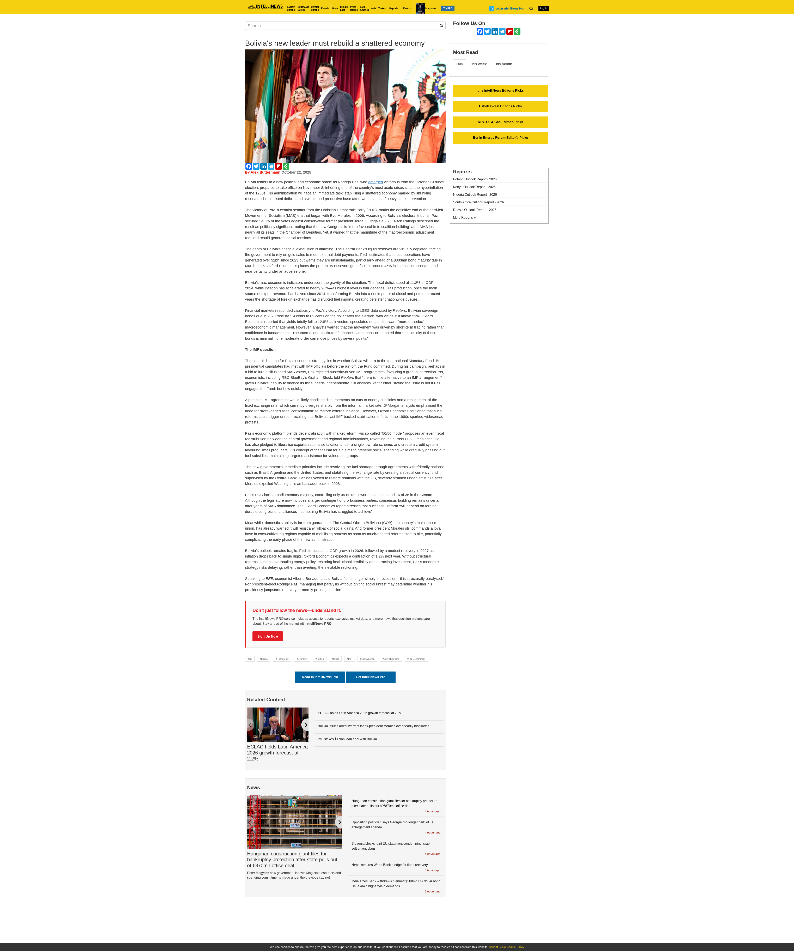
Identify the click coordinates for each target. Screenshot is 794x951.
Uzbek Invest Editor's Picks (500, 106)
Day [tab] (459, 64)
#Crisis (335, 659)
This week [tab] (478, 64)
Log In (543, 8)
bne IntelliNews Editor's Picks (500, 90)
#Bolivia (264, 659)
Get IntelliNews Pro (370, 677)
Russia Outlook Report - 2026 (474, 210)
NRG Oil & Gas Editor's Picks (500, 122)
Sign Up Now (267, 636)
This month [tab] (503, 64)
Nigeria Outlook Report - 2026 (475, 194)
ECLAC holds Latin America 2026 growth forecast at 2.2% (277, 753)
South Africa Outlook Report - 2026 (478, 202)
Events (407, 8)
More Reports (463, 217)
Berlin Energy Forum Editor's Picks (500, 137)
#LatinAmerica (367, 659)
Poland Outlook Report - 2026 (475, 179)
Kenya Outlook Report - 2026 (474, 187)
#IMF (349, 659)
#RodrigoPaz (282, 659)
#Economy (302, 659)
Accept (493, 947)
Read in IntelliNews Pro (320, 677)
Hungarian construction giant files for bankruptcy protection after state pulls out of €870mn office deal (292, 859)
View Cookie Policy (512, 947)
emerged (375, 182)
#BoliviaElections (391, 659)
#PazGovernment (416, 659)
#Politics (320, 659)
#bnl (250, 659)
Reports (393, 8)
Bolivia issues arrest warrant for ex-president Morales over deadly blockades (373, 726)
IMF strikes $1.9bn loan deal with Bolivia (347, 739)
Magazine (430, 8)
